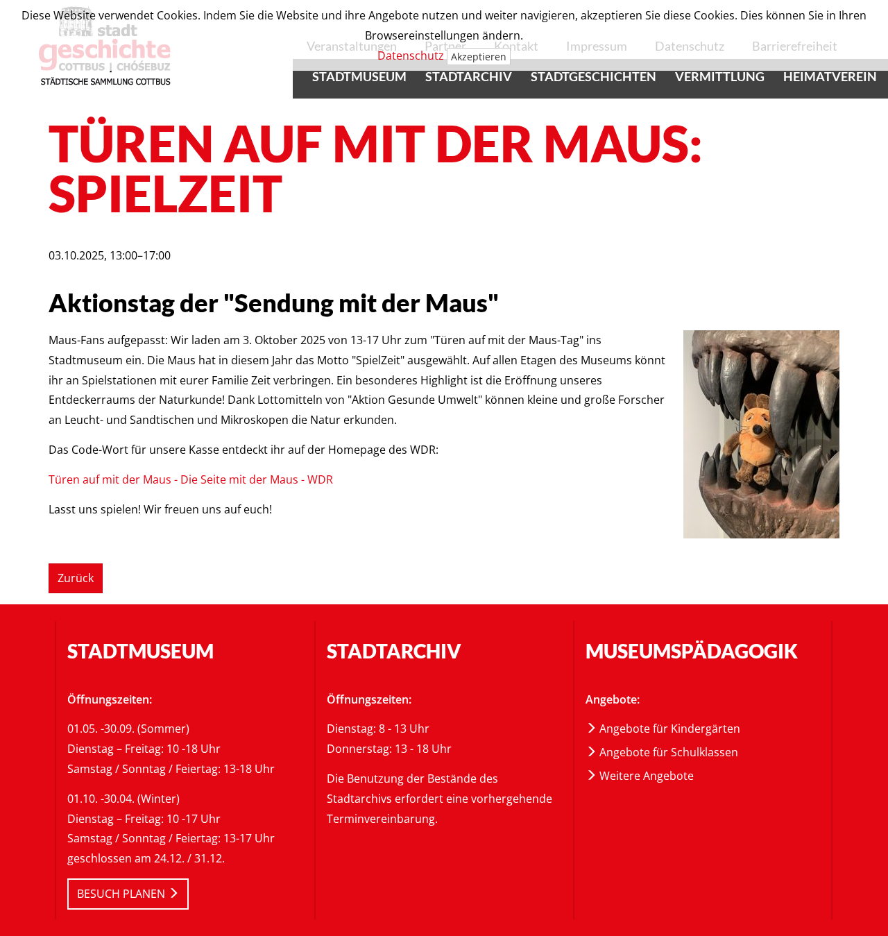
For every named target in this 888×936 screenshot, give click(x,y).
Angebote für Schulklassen (667, 752)
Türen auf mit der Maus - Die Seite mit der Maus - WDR (191, 479)
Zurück (76, 578)
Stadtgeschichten (593, 76)
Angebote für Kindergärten (668, 728)
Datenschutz (410, 55)
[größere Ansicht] (761, 433)
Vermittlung (720, 76)
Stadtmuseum (359, 76)
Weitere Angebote (645, 775)
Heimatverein (830, 76)
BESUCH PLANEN (122, 893)
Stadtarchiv (468, 76)
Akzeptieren (478, 56)
